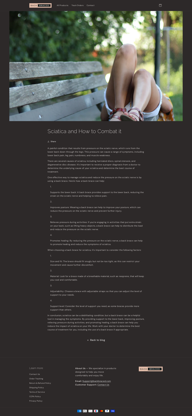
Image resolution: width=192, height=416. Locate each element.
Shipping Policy (36, 387)
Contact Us (34, 374)
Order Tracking (36, 378)
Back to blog (97, 340)
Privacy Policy (35, 401)
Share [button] (53, 141)
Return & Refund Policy (40, 383)
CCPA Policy (35, 396)
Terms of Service (37, 392)
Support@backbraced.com (96, 381)
